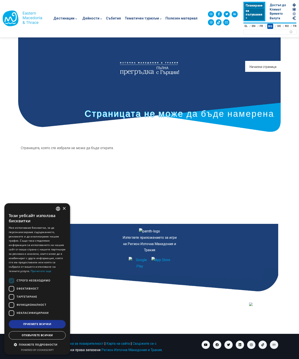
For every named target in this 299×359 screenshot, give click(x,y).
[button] (37, 344)
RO (287, 26)
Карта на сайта (118, 343)
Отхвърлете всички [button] (37, 335)
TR (294, 26)
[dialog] (37, 279)
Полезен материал (181, 18)
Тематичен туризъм (142, 18)
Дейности (90, 18)
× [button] (64, 208)
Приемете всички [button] (37, 324)
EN (253, 26)
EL (246, 26)
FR (261, 26)
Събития (113, 18)
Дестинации (63, 18)
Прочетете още (41, 271)
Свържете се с (145, 343)
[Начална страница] (22, 18)
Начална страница (263, 67)
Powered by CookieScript (37, 350)
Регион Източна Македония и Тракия (131, 350)
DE (279, 26)
